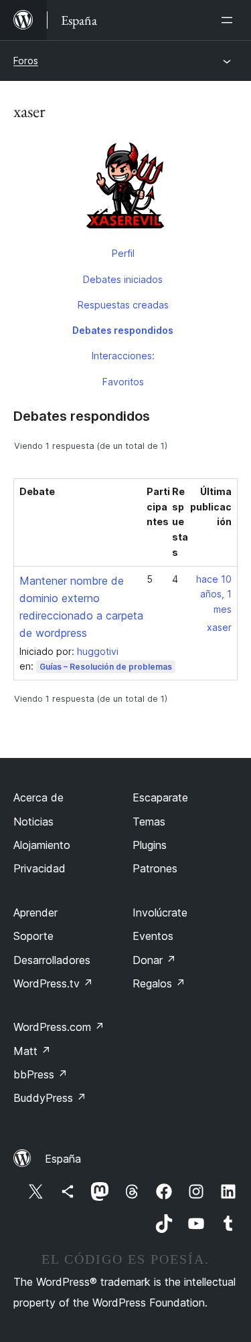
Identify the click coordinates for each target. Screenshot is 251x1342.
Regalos (159, 983)
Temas (149, 821)
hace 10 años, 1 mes (214, 594)
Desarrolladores (51, 960)
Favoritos (123, 381)
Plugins (150, 845)
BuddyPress (49, 1098)
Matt (32, 1051)
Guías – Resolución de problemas (105, 667)
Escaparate (160, 797)
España (63, 1158)
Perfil (123, 253)
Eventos (153, 936)
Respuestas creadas (123, 304)
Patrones (155, 868)
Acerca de (38, 797)
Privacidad (39, 868)
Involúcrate (160, 912)
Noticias (33, 821)
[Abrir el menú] (229, 20)
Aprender (35, 912)
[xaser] (125, 188)
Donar (154, 960)
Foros (25, 60)
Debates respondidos (122, 330)
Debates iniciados (123, 279)
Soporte (33, 936)
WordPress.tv (53, 983)
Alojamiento (41, 845)
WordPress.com (58, 1027)
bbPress (40, 1074)
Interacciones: (123, 355)
